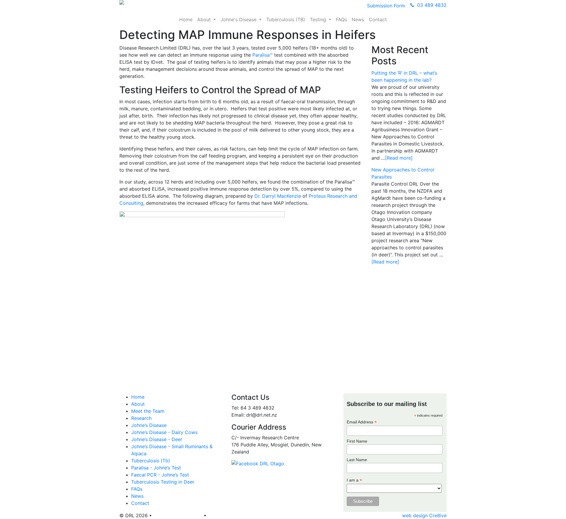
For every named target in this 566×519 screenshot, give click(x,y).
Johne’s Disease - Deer (156, 439)
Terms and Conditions (177, 515)
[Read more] (399, 158)
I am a (354, 480)
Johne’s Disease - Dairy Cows (164, 432)
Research (141, 418)
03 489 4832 (430, 5)
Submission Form (386, 6)
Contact (378, 19)
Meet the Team (147, 411)
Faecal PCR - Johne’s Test (160, 475)
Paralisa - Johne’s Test (156, 468)
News (358, 19)
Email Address (362, 422)
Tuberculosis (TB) (285, 19)
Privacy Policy (223, 515)
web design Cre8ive (424, 515)
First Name (357, 441)
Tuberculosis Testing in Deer (162, 482)
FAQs (341, 19)
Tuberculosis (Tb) (150, 461)
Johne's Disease (239, 19)
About (204, 19)
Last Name (357, 459)
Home (185, 19)
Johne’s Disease (149, 425)
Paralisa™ (262, 55)
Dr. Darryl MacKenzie (277, 196)
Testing (319, 19)
